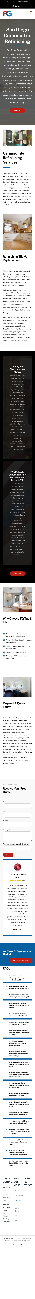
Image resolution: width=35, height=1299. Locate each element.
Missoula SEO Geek (24, 1240)
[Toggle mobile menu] (31, 12)
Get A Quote (17, 1209)
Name (5, 802)
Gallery (17, 1216)
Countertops (18, 1196)
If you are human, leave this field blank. (16, 844)
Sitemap (7, 1240)
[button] (17, 977)
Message (6, 830)
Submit (8, 855)
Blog (16, 1220)
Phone (5, 820)
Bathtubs (18, 1191)
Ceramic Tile (18, 1202)
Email (5, 811)
